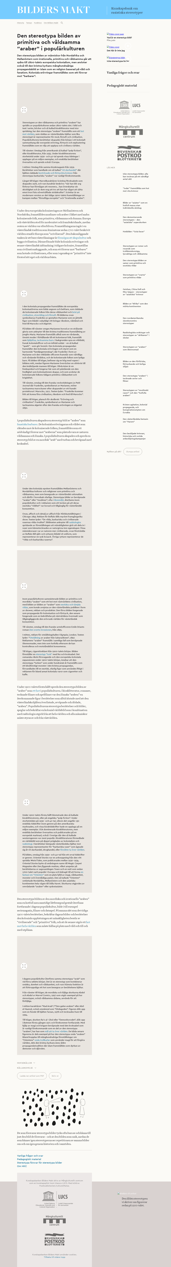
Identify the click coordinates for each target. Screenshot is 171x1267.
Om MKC (22, 1166)
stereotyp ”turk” (44, 654)
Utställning (35, 637)
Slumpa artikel (132, 451)
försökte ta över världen (72, 849)
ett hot (36, 690)
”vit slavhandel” (69, 170)
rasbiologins (75, 522)
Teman (29, 23)
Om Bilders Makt (51, 23)
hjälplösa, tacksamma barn (40, 340)
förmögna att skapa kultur (72, 237)
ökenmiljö (59, 500)
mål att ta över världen (56, 1031)
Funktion (38, 23)
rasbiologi (27, 843)
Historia (20, 23)
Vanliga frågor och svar (30, 1155)
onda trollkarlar (42, 1040)
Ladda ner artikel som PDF (32, 1076)
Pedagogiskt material (29, 1159)
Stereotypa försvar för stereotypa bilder (39, 1162)
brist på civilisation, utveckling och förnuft (51, 313)
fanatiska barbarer (27, 424)
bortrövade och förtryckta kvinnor (56, 173)
